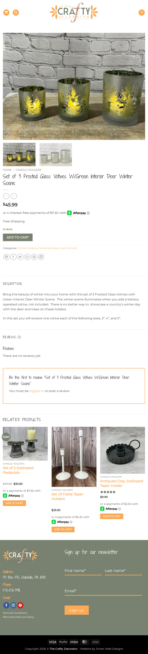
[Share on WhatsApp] (6, 257)
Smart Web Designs (109, 649)
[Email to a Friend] (27, 257)
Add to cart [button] (14, 503)
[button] (6, 12)
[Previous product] (14, 196)
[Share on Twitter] (20, 257)
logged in (36, 391)
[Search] (16, 12)
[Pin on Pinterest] (34, 257)
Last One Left (68, 248)
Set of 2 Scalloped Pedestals (18, 470)
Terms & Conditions (15, 612)
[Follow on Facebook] (6, 605)
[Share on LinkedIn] (41, 257)
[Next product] (6, 196)
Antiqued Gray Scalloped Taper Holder (121, 483)
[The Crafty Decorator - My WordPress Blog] (74, 12)
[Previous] (10, 86)
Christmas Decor (48, 248)
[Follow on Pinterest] (20, 605)
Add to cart (18, 237)
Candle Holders (29, 169)
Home (7, 169)
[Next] (137, 86)
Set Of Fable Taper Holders (67, 496)
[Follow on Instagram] (13, 605)
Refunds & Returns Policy (18, 617)
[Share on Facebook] (13, 257)
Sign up (76, 610)
